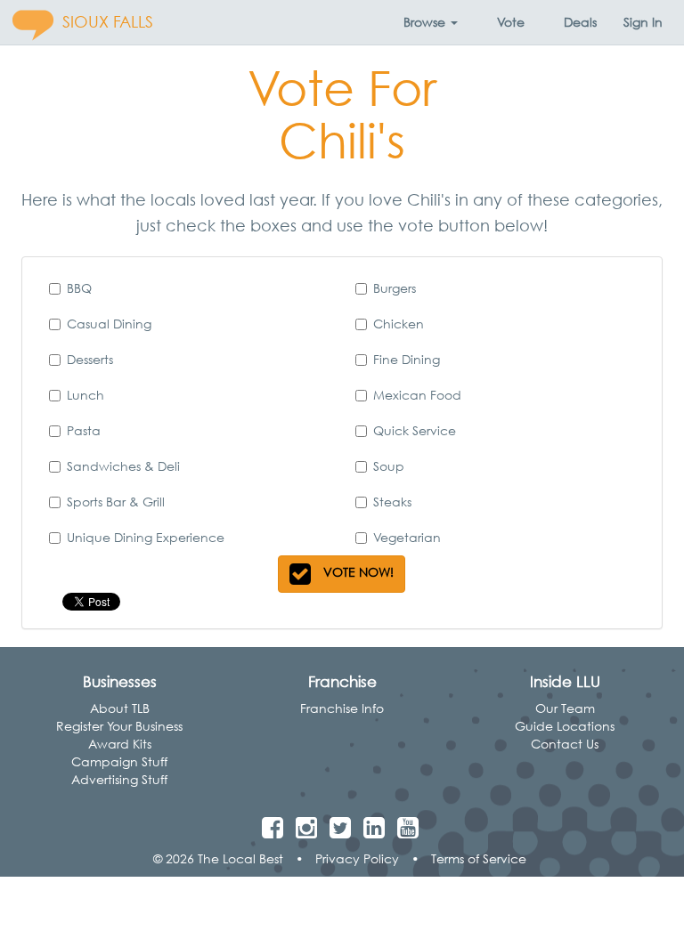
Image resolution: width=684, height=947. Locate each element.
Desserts (90, 359)
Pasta (84, 430)
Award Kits (119, 743)
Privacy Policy (357, 858)
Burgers (394, 287)
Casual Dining (109, 323)
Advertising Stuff (119, 779)
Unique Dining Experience (145, 537)
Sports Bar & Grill (116, 501)
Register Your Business (119, 725)
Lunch (85, 394)
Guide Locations (565, 725)
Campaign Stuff (119, 761)
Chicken (398, 323)
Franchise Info (342, 708)
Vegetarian (407, 537)
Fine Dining (406, 359)
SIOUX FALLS (107, 21)
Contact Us (564, 743)
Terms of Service (478, 858)
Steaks (392, 501)
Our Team (565, 708)
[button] (430, 22)
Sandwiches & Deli (123, 466)
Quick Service (414, 430)
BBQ (79, 287)
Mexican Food (417, 394)
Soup (388, 466)
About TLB (120, 708)
